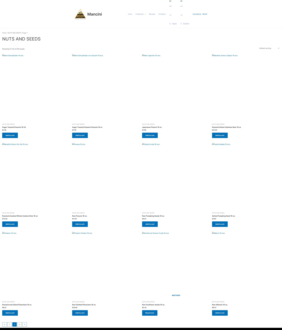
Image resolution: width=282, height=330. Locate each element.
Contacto (162, 14)
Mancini (94, 14)
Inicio (130, 14)
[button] (145, 14)
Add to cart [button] (10, 135)
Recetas (152, 14)
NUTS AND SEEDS (14, 33)
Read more (149, 313)
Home (4, 33)
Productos (139, 14)
